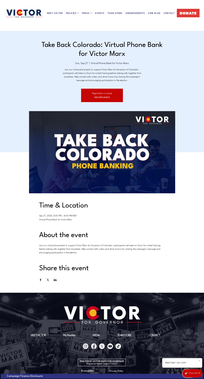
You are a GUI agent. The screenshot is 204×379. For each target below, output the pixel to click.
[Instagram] (85, 346)
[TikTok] (118, 346)
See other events (102, 97)
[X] (102, 346)
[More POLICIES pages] (78, 13)
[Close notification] (199, 361)
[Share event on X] (47, 280)
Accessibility (87, 371)
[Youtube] (110, 346)
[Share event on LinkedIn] (55, 280)
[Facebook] (94, 346)
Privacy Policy (116, 371)
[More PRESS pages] (91, 13)
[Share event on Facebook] (40, 280)
